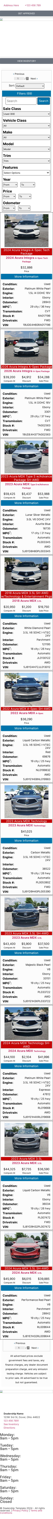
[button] (26, 17)
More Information (26, 276)
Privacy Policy (20, 1510)
